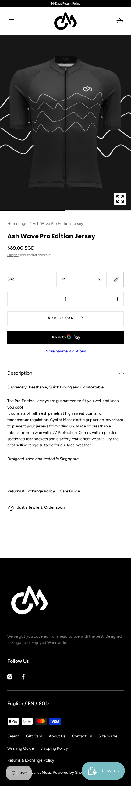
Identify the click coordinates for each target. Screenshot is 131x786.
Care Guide (70, 491)
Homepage (17, 223)
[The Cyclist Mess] (65, 21)
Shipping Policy (54, 748)
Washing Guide (20, 748)
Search (13, 736)
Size (11, 279)
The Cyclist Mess (36, 772)
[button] (11, 21)
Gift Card (34, 736)
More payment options (65, 351)
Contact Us (82, 736)
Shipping (13, 255)
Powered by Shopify (71, 772)
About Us (57, 736)
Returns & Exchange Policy (31, 491)
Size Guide (107, 736)
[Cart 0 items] (120, 21)
